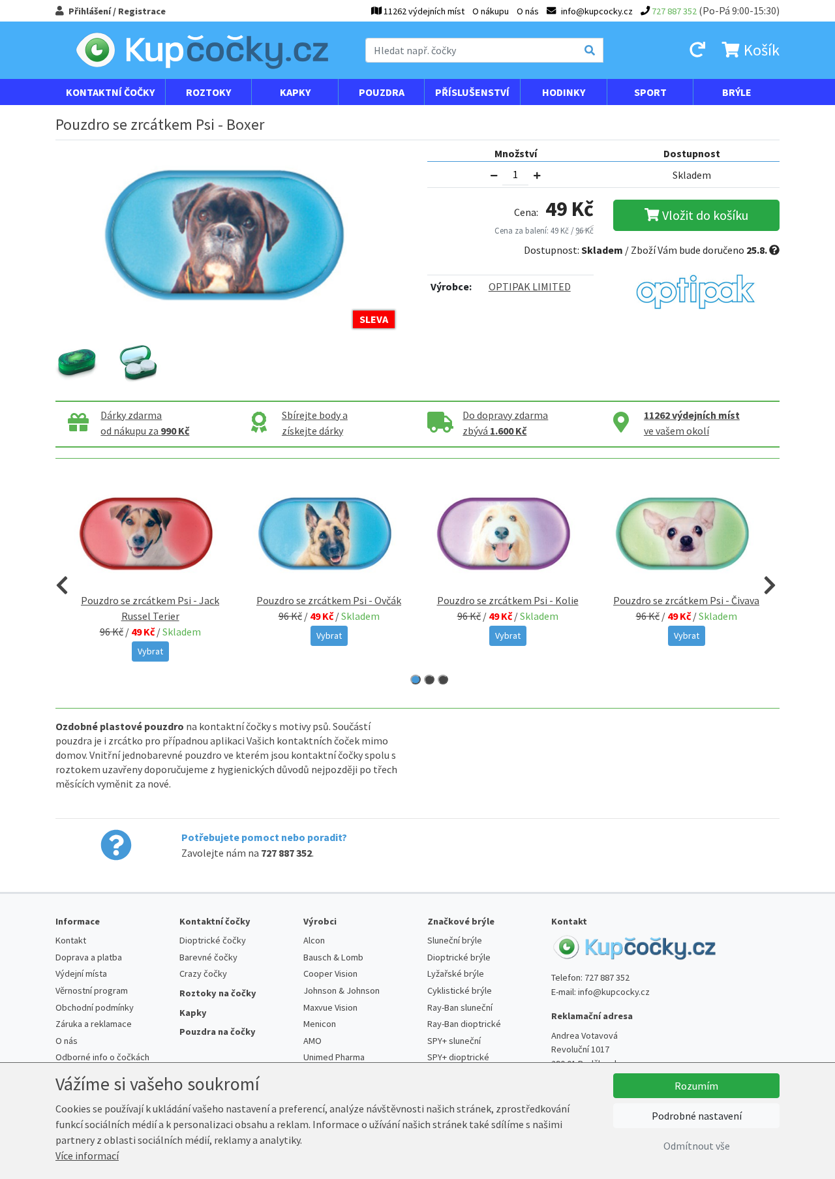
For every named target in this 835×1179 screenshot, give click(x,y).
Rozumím (696, 1085)
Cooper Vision (330, 973)
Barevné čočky (208, 957)
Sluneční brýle (454, 940)
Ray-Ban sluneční (460, 1007)
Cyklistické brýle (459, 990)
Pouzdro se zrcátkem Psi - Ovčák (328, 600)
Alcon (314, 940)
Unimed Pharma (334, 1057)
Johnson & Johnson (341, 990)
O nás (528, 11)
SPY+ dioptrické (458, 1057)
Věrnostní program (91, 990)
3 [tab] (443, 679)
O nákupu (490, 11)
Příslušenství (472, 92)
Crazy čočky (203, 973)
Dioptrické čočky (212, 940)
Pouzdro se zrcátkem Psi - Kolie (508, 600)
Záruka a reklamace (93, 1024)
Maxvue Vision (330, 1007)
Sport (650, 92)
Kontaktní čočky (110, 92)
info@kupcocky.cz (614, 992)
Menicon (319, 1024)
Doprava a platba (88, 957)
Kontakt (70, 940)
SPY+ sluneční (454, 1041)
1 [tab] (415, 679)
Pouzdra (381, 92)
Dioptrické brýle (459, 957)
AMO (312, 1041)
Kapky (295, 92)
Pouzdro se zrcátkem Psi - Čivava (686, 600)
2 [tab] (429, 679)
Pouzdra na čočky (217, 1031)
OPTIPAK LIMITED (530, 286)
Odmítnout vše (696, 1145)
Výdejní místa (81, 973)
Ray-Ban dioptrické (464, 1024)
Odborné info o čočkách (102, 1057)
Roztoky (208, 92)
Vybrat (150, 651)
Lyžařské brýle (455, 973)
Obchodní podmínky (94, 1007)
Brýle (737, 92)
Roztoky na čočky (217, 993)
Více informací (87, 1155)
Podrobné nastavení (697, 1115)
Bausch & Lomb (333, 957)
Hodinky (563, 92)
